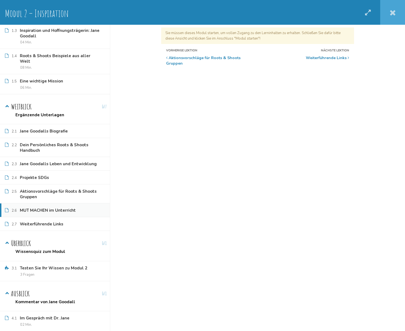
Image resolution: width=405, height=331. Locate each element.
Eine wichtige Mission (41, 81)
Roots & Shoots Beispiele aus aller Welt (55, 58)
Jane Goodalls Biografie (44, 131)
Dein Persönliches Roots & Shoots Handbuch (54, 147)
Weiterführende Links (327, 57)
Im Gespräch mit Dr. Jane (44, 318)
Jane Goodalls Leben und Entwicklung (58, 164)
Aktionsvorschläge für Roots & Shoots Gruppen (203, 60)
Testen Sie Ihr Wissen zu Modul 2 (53, 268)
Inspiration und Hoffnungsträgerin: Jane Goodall (59, 33)
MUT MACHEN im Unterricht (48, 210)
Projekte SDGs (34, 177)
